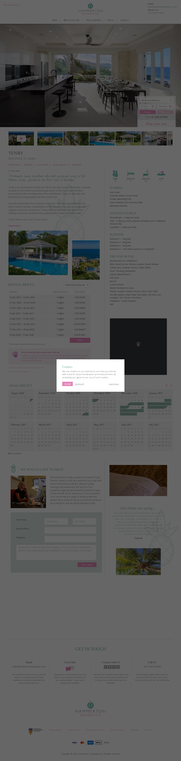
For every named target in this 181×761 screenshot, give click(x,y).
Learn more (114, 384)
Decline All (79, 384)
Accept (67, 383)
